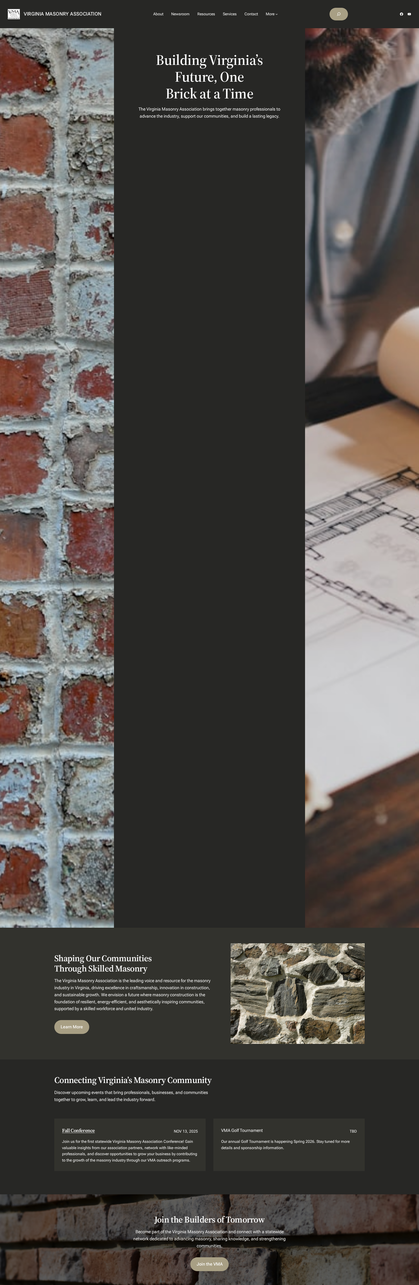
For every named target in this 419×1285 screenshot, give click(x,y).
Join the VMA (210, 1264)
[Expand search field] (339, 14)
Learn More (72, 1026)
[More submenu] (276, 14)
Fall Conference (78, 1130)
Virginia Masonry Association (62, 14)
